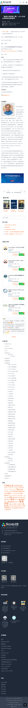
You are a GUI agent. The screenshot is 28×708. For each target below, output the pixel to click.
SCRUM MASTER (18, 491)
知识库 (7, 478)
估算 (8, 497)
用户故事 (10, 434)
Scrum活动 (11, 387)
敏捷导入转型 (11, 405)
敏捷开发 (7, 358)
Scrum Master (9, 348)
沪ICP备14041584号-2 (14, 702)
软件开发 (21, 508)
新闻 (7, 31)
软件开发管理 (11, 452)
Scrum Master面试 (13, 371)
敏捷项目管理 (11, 427)
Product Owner (12, 489)
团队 (11, 497)
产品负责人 (20, 495)
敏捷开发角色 (11, 416)
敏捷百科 (7, 463)
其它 (6, 350)
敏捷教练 (7, 360)
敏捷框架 (10, 421)
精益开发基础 (11, 439)
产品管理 (10, 394)
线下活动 (10, 354)
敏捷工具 (10, 407)
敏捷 (12, 499)
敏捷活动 (7, 457)
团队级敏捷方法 (12, 467)
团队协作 (15, 497)
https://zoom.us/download (10, 51)
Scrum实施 (13, 493)
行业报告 (10, 450)
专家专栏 (10, 391)
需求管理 (10, 454)
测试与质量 (11, 430)
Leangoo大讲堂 (17, 487)
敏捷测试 (20, 504)
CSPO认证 (18, 485)
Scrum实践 (11, 382)
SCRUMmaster (7, 491)
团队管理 (10, 400)
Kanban (6, 487)
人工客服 (8, 331)
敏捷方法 (15, 504)
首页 (3, 31)
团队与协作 (11, 398)
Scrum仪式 (11, 373)
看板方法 (10, 436)
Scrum (7, 346)
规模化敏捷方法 (12, 471)
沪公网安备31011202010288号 (14, 704)
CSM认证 (9, 485)
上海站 (13, 356)
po (8, 490)
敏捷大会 (7, 353)
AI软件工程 (8, 344)
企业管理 (10, 396)
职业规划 (10, 445)
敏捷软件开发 (11, 425)
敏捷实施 (6, 501)
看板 (10, 508)
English (15, 706)
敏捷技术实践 (11, 418)
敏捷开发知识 (11, 414)
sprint (6, 495)
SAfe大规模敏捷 (12, 367)
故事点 (8, 499)
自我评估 (10, 448)
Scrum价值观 (11, 376)
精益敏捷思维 (11, 469)
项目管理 (8, 509)
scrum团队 (7, 493)
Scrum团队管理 (12, 380)
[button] (23, 2)
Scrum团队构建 (12, 378)
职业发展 (10, 443)
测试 (15, 506)
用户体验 (10, 432)
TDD (10, 495)
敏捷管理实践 (11, 423)
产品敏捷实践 (11, 464)
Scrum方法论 (11, 385)
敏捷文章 (7, 363)
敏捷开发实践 (11, 409)
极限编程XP (8, 476)
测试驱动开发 (20, 506)
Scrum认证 (11, 389)
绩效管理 (10, 441)
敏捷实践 (10, 403)
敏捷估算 (16, 499)
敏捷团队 (22, 499)
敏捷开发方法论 (12, 412)
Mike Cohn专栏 (12, 364)
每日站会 (11, 506)
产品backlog (14, 495)
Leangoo (10, 487)
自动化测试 (15, 508)
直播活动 (10, 458)
